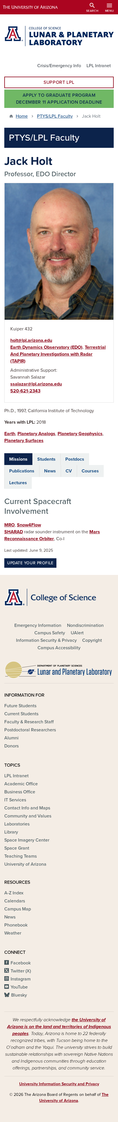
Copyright (92, 640)
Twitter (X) (21, 971)
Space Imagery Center (26, 840)
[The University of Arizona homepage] (34, 7)
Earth (9, 434)
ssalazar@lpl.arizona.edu (36, 384)
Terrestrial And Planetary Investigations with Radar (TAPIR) (58, 354)
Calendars (14, 901)
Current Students (21, 714)
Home (22, 116)
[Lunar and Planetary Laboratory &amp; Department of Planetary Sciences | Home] (59, 36)
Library (11, 832)
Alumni (11, 738)
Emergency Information (37, 625)
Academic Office (21, 784)
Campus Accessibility (59, 648)
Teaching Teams (20, 856)
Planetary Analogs (36, 434)
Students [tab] (46, 459)
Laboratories (17, 824)
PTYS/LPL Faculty (55, 116)
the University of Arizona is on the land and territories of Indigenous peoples (59, 1026)
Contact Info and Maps (27, 808)
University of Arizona (25, 864)
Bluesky (19, 995)
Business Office (19, 792)
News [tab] (50, 471)
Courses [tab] (90, 471)
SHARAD (13, 532)
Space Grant (16, 848)
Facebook (21, 963)
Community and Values (27, 816)
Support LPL (59, 82)
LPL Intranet (98, 66)
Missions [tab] (18, 459)
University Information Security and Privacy (59, 1084)
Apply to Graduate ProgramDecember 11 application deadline (59, 98)
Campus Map (17, 909)
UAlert (77, 633)
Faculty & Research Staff (29, 722)
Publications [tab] (21, 471)
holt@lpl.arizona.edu (31, 340)
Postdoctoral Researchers (30, 730)
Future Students (20, 706)
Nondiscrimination (85, 625)
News (9, 917)
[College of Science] (59, 597)
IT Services (15, 800)
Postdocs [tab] (74, 459)
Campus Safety (49, 633)
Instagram (21, 979)
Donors (11, 746)
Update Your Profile (30, 563)
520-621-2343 (25, 391)
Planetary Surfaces (24, 440)
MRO (9, 525)
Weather (12, 933)
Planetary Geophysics (80, 434)
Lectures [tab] (18, 483)
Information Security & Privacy (46, 640)
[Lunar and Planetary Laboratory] (59, 668)
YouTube (19, 987)
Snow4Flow (29, 525)
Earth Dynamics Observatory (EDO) (46, 347)
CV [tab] (69, 471)
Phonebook (15, 925)
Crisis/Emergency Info (59, 66)
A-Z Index (13, 893)
